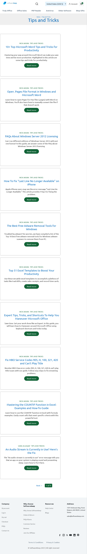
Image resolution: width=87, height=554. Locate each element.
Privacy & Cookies (53, 542)
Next (38, 485)
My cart (4, 517)
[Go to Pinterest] (78, 535)
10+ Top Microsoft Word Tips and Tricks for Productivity (31, 48)
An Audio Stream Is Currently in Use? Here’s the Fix (32, 451)
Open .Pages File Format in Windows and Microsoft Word (31, 93)
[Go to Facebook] (60, 535)
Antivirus (50, 10)
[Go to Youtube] (70, 535)
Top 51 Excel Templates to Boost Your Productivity (31, 272)
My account (5, 508)
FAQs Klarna (27, 519)
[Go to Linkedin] (74, 535)
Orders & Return (28, 515)
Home (38, 17)
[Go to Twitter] (67, 535)
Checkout (5, 522)
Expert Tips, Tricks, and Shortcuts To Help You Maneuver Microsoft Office (31, 317)
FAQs (3, 526)
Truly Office (7, 10)
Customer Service (29, 524)
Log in (4, 513)
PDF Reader (36, 10)
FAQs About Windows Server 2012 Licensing (31, 136)
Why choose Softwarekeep (32, 510)
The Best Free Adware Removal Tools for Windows (31, 227)
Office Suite (22, 10)
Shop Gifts (80, 10)
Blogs (47, 513)
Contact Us (5, 531)
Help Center (49, 508)
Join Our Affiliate (29, 533)
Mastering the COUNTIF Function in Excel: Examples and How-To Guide (31, 406)
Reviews (26, 528)
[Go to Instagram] (63, 535)
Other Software (64, 10)
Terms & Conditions (35, 542)
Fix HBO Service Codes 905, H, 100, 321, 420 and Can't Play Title (31, 361)
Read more (31, 65)
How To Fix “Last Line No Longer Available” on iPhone (31, 182)
